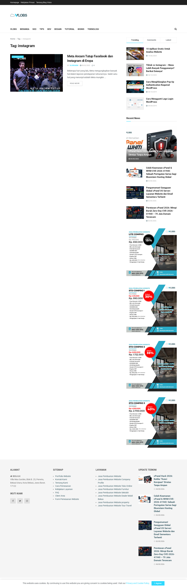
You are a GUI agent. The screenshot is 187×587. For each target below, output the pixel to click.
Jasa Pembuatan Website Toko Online (115, 486)
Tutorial (70, 29)
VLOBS (13, 29)
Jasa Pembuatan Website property (113, 502)
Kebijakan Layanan (64, 489)
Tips (42, 29)
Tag (18, 39)
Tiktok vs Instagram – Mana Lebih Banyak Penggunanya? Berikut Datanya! (160, 68)
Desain (58, 29)
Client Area (60, 496)
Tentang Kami (61, 483)
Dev (49, 29)
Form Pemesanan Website (67, 499)
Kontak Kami (61, 479)
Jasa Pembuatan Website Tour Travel (114, 505)
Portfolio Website (63, 476)
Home (12, 39)
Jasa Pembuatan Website (109, 476)
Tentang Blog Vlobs (44, 2)
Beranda (24, 29)
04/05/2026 (134, 159)
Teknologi (93, 29)
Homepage (14, 2)
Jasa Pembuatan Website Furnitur (113, 489)
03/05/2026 (151, 181)
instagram (27, 39)
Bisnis (81, 29)
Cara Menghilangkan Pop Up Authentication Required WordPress (160, 85)
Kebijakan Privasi (27, 2)
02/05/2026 (151, 201)
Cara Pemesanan (63, 486)
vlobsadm (74, 65)
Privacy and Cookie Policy (137, 583)
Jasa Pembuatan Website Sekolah (113, 492)
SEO (34, 29)
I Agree (158, 583)
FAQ (57, 492)
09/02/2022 (85, 65)
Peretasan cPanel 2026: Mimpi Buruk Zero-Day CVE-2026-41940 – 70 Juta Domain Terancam (164, 554)
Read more (75, 83)
